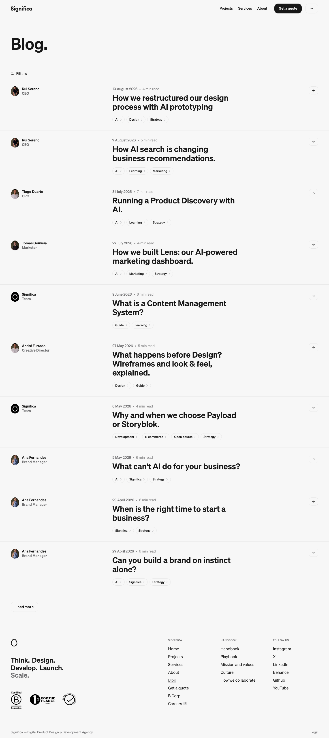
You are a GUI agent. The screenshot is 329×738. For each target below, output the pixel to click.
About (262, 8)
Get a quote (178, 688)
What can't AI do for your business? (176, 466)
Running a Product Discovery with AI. (173, 205)
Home (173, 648)
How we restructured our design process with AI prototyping (170, 102)
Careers (175, 703)
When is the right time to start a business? (169, 513)
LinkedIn (280, 664)
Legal (314, 732)
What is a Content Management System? (169, 308)
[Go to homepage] (21, 8)
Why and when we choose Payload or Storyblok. (174, 420)
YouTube (281, 688)
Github (279, 680)
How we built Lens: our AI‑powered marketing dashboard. (175, 256)
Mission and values (237, 664)
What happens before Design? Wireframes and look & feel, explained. (167, 364)
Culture (227, 672)
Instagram (282, 648)
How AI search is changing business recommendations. (163, 154)
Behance (281, 672)
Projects (226, 8)
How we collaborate (237, 680)
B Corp (174, 695)
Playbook (228, 656)
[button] (288, 8)
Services (245, 8)
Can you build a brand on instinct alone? (171, 565)
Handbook (229, 648)
